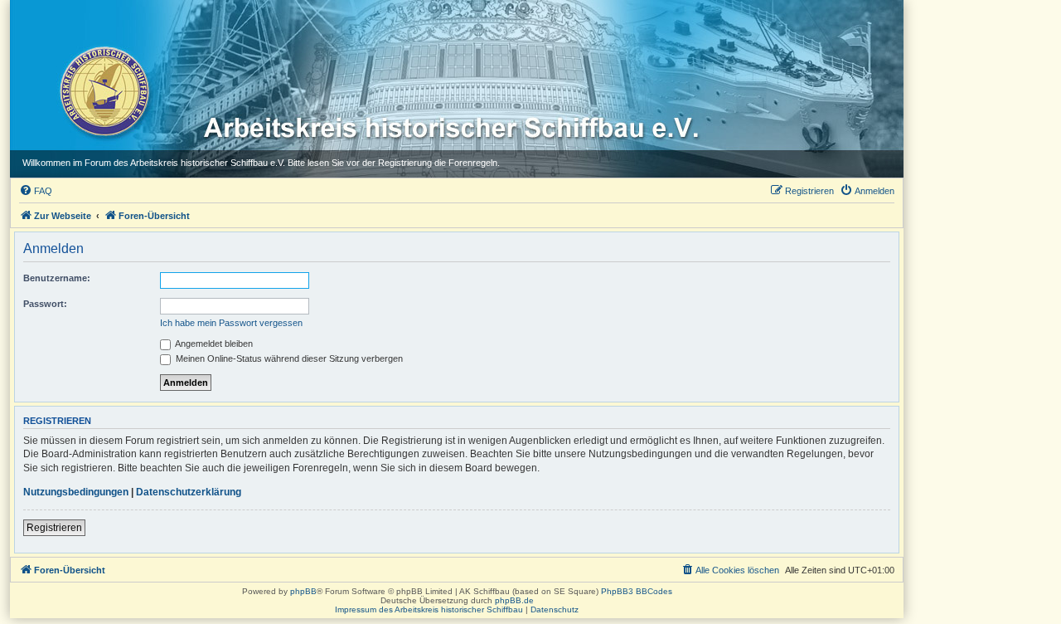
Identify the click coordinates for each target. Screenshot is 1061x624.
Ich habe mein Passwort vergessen (231, 323)
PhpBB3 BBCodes (636, 591)
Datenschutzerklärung (188, 492)
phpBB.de (514, 600)
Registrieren (54, 528)
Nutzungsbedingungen (75, 492)
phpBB (303, 591)
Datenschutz (554, 609)
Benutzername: (56, 278)
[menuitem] (35, 191)
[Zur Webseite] (103, 90)
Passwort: (45, 304)
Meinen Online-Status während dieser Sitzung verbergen (288, 358)
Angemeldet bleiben (213, 344)
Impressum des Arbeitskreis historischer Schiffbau (429, 609)
